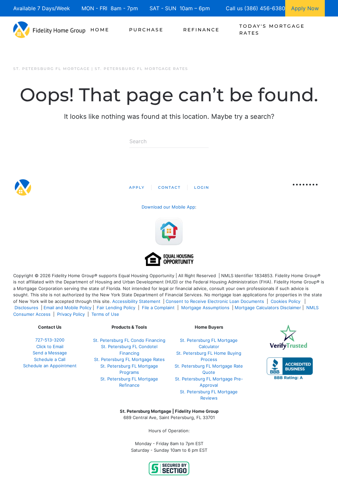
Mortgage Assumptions (205, 307)
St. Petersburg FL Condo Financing (129, 340)
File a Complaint (159, 307)
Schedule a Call (49, 359)
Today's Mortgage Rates (272, 29)
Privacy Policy (71, 314)
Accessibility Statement (136, 301)
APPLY (137, 187)
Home (99, 30)
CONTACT (169, 187)
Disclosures (26, 307)
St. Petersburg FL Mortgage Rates (129, 359)
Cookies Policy (286, 301)
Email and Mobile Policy (67, 307)
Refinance (201, 30)
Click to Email (49, 346)
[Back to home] (49, 29)
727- (49, 340)
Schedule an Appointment (50, 365)
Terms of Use (105, 314)
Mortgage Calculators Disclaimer (268, 307)
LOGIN (201, 187)
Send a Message (50, 352)
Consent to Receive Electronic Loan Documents (215, 301)
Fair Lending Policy (116, 307)
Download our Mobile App (168, 207)
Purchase (146, 30)
